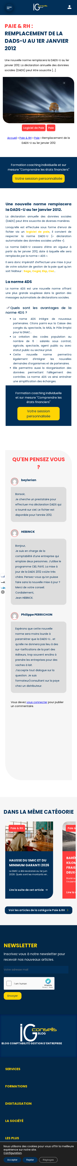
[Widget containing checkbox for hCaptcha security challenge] (29, 983)
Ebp (44, 271)
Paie (51, 128)
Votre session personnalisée (38, 178)
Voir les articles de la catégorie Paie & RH (37, 910)
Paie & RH (25, 138)
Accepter (12, 1159)
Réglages (48, 1159)
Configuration (13, 1153)
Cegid (36, 271)
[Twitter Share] (2, 580)
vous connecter (37, 702)
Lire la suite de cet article (26, 890)
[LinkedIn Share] (2, 586)
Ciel (51, 271)
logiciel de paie (38, 232)
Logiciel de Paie (33, 128)
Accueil (12, 138)
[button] (3, 592)
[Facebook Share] (2, 575)
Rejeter (30, 1159)
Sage (27, 271)
